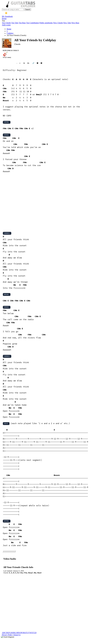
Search (27, 9)
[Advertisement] (45, 202)
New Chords (58, 23)
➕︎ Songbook (9, 63)
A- (24, 63)
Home (4, 19)
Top (3, 21)
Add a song (6, 25)
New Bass (75, 23)
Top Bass (22, 23)
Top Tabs (14, 23)
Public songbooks (46, 23)
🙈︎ (41, 63)
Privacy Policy (7, 635)
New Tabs (67, 23)
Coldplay (10, 33)
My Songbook (7, 16)
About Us (16, 635)
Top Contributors (32, 23)
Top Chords (6, 23)
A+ (28, 63)
